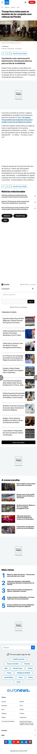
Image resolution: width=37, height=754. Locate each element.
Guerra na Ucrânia (13, 664)
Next (3, 709)
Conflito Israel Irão (19, 659)
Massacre (7, 216)
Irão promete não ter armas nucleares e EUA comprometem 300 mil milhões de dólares (15, 208)
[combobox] (18, 647)
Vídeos (4, 717)
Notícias (7, 7)
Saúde (19, 682)
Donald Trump (20, 216)
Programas (23, 717)
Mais (3, 735)
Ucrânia (30, 668)
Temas (4, 697)
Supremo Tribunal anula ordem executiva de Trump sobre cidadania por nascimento (15, 202)
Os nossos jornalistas (8, 721)
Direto (32, 2)
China (21, 677)
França (9, 673)
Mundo (13, 7)
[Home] (2, 7)
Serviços (4, 730)
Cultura (30, 677)
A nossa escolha (11, 480)
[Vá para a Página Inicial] (7, 2)
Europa (4, 701)
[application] (18, 30)
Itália (5, 668)
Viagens (4, 713)
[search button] (33, 647)
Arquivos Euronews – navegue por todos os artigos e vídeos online (26, 723)
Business (4, 705)
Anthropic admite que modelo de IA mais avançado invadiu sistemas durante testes (15, 196)
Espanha (27, 664)
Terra (21, 705)
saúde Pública (8, 677)
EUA (18, 7)
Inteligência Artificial (23, 673)
